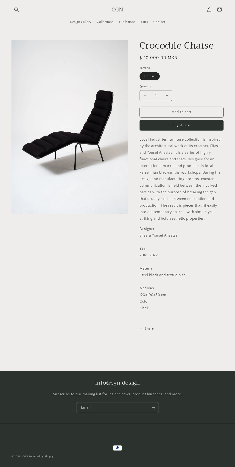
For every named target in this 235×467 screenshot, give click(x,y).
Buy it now (181, 125)
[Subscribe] (153, 407)
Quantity (145, 86)
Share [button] (149, 328)
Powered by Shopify (41, 456)
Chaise (149, 76)
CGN (25, 456)
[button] (16, 10)
